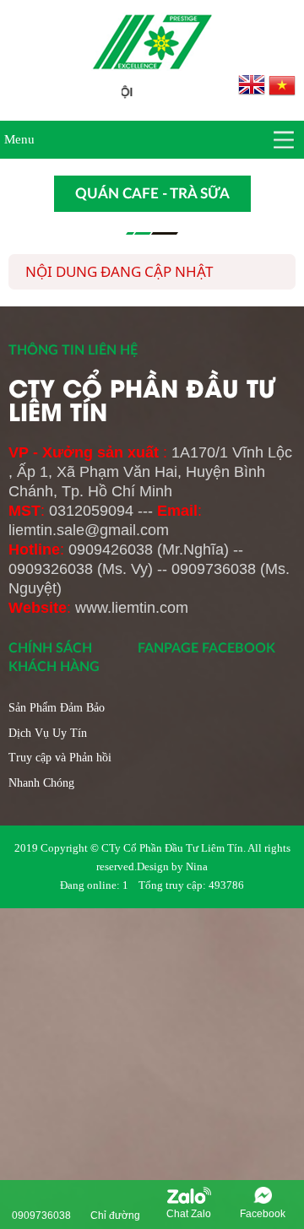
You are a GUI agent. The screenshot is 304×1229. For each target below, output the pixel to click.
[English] (253, 84)
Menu (19, 139)
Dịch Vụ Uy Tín (47, 733)
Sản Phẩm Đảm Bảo (56, 707)
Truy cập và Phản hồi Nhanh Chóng (59, 770)
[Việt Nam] (282, 84)
